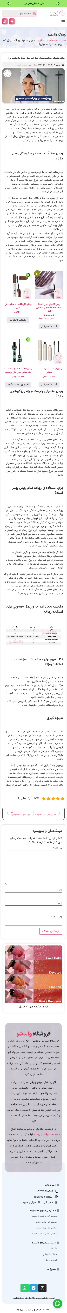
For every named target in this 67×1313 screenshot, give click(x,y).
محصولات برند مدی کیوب (44, 1233)
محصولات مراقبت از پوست (44, 1216)
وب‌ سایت (56, 916)
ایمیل (59, 903)
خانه (63, 40)
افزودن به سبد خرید (18, 385)
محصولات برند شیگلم (46, 1228)
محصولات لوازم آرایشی (46, 1222)
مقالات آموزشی (52, 40)
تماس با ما (51, 1260)
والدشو (54, 1248)
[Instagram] (42, 1288)
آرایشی (39, 40)
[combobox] (19, 13)
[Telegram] (33, 1288)
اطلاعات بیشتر (49, 326)
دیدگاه (57, 848)
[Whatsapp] (24, 1288)
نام (60, 890)
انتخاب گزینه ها (18, 320)
